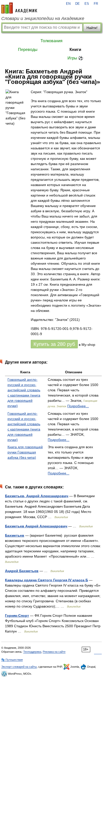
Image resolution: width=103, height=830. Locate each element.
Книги (75, 49)
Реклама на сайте (54, 651)
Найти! (92, 28)
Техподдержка (32, 651)
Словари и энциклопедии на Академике (42, 18)
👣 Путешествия (12, 659)
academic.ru (19, 7)
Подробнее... (78, 406)
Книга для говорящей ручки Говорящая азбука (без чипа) (25, 452)
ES (86, 3)
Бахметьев (14, 535)
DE (77, 3)
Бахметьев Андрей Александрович (36, 526)
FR (96, 3)
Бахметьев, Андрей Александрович (36, 496)
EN (68, 3)
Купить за (54, 344)
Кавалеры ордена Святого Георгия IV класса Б (46, 580)
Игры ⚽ (75, 58)
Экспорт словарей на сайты (19, 666)
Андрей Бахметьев (21, 571)
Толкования (51, 41)
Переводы (28, 49)
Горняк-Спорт (17, 616)
